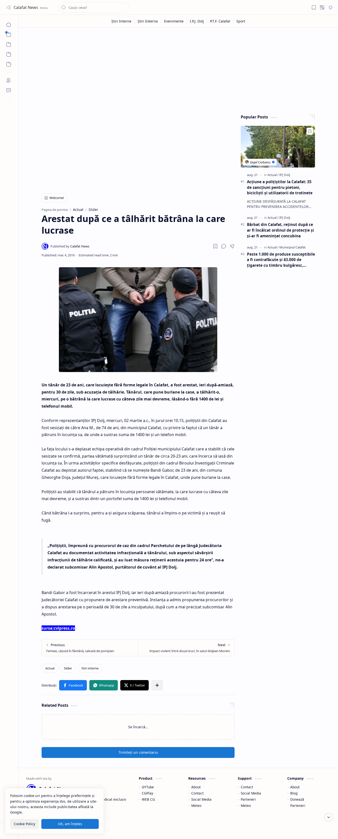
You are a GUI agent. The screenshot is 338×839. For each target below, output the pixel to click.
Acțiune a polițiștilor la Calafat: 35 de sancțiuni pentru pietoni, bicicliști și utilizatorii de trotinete (280, 187)
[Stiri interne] (90, 668)
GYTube (148, 787)
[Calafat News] (69, 246)
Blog (293, 793)
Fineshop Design (316, 829)
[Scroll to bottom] (328, 817)
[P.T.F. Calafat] (220, 21)
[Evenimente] (174, 21)
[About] (9, 80)
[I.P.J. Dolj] (197, 21)
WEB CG (148, 799)
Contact (197, 793)
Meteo (196, 805)
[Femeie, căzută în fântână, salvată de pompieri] (90, 648)
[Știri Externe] (148, 21)
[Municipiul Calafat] (292, 247)
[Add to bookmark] (310, 131)
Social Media (201, 799)
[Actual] (50, 668)
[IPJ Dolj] (284, 175)
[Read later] (215, 246)
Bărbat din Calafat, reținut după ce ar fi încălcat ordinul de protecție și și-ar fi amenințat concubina (280, 230)
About (196, 787)
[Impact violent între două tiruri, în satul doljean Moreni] (186, 648)
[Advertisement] (178, 69)
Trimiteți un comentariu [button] (138, 752)
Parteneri (248, 799)
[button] (8, 7)
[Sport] (240, 21)
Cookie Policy (24, 823)
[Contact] (9, 90)
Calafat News (26, 7)
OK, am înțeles (70, 823)
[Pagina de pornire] (9, 25)
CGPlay (147, 793)
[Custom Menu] (9, 54)
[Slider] (68, 668)
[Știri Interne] (121, 21)
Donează (297, 799)
